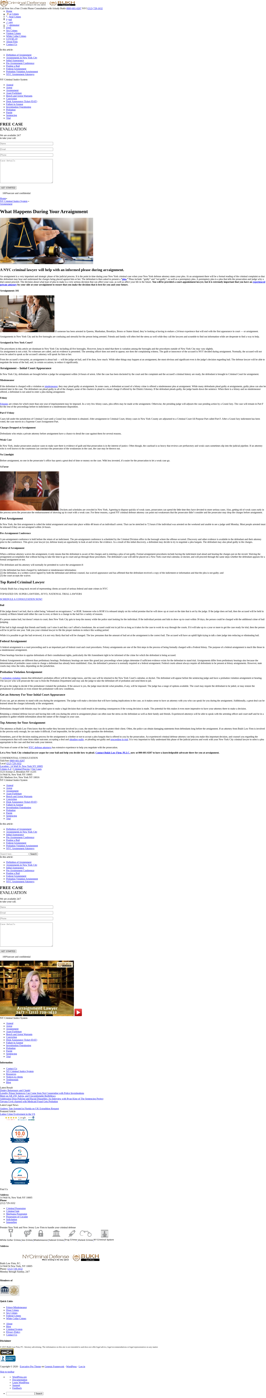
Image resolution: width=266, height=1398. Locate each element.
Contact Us (11, 1068)
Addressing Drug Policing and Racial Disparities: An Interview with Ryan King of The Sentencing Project (51, 1098)
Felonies (4, 404)
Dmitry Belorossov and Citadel (15, 1090)
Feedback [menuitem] (17, 1388)
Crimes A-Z (6, 769)
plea (124, 279)
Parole (9, 112)
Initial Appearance (15, 60)
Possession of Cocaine (17, 1216)
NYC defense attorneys (40, 747)
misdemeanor (51, 386)
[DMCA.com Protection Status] (7, 1354)
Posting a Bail (13, 66)
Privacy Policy (13, 1332)
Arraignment (12, 90)
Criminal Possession (16, 1208)
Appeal (9, 84)
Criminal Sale (12, 1211)
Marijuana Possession (16, 1214)
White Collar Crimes (16, 1318)
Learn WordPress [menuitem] (20, 1382)
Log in (82, 1366)
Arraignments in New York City (21, 57)
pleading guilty (76, 739)
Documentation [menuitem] (19, 1379)
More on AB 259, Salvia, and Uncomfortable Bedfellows (28, 1096)
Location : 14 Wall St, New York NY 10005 (21, 766)
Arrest (9, 87)
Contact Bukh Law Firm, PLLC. (113, 752)
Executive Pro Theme (30, 1366)
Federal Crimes (13, 1315)
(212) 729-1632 (95, 8)
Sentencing (11, 115)
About (9, 1323)
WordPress (71, 1366)
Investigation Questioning (18, 107)
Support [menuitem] (16, 1385)
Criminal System (14, 1329)
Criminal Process (21, 769)
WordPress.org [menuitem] (19, 1377)
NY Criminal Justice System (20, 1071)
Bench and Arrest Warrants (19, 96)
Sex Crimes (11, 1313)
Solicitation (11, 1219)
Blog (8, 1082)
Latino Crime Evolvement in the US (17, 1114)
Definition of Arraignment (18, 55)
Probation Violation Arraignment (22, 71)
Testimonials (12, 1079)
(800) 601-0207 (73, 8)
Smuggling (11, 1222)
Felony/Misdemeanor (16, 1307)
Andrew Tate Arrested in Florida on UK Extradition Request (29, 1108)
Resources (11, 1074)
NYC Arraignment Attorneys (20, 74)
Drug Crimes (12, 1310)
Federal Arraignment (16, 68)
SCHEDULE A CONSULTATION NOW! (21, 599)
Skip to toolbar (7, 1371)
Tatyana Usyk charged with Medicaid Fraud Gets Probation (29, 1101)
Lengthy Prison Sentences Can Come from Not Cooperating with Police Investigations (42, 1093)
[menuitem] (136, 1393)
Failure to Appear (14, 104)
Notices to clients (14, 1077)
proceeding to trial (119, 739)
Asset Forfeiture (14, 93)
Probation (11, 109)
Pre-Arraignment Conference (20, 63)
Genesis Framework (54, 1366)
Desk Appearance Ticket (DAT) (21, 101)
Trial (8, 118)
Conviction (11, 98)
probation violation (11, 678)
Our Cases (36, 769)
